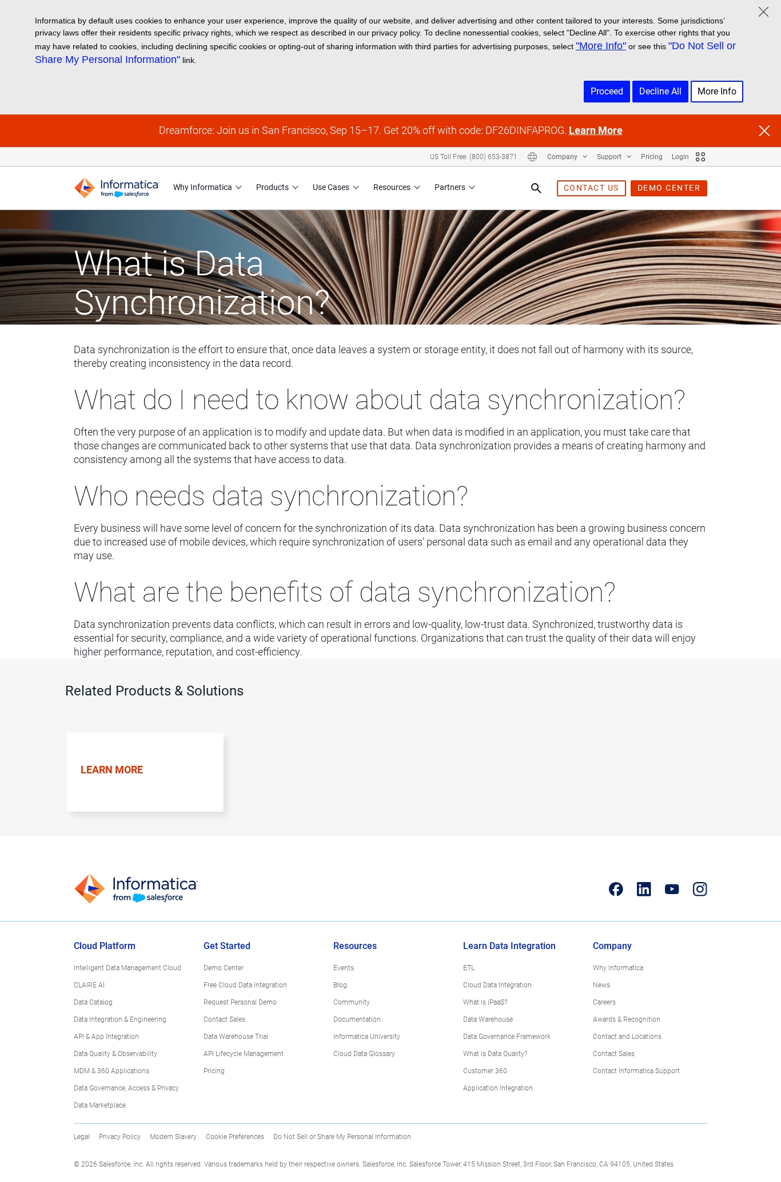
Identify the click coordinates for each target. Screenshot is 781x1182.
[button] (140, 784)
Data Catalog (93, 1002)
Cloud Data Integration (497, 985)
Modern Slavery (173, 1137)
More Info (717, 91)
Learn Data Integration (509, 945)
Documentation (357, 1019)
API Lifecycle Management (244, 1054)
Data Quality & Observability (115, 1054)
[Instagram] (700, 888)
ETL (469, 968)
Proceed (607, 91)
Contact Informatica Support (636, 1071)
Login (680, 157)
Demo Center (224, 968)
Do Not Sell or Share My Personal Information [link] (342, 1137)
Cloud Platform (105, 945)
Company (563, 157)
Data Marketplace (100, 1105)
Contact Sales (224, 1019)
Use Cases (331, 187)
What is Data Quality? (495, 1054)
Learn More (596, 130)
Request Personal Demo (240, 1002)
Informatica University (366, 1037)
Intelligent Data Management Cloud (127, 968)
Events (343, 968)
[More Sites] (700, 157)
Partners (450, 187)
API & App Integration (106, 1037)
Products (272, 187)
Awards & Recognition (626, 1019)
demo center (669, 187)
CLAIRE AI (89, 985)
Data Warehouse (488, 1019)
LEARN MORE (112, 770)
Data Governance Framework (507, 1037)
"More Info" (601, 46)
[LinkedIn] (644, 888)
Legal (82, 1137)
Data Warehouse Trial (236, 1037)
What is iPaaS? (485, 1002)
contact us (591, 187)
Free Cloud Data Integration (245, 985)
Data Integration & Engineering (120, 1019)
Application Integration (498, 1088)
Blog (340, 985)
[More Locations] (532, 157)
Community (351, 1002)
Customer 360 (485, 1071)
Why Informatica (202, 187)
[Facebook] (616, 888)
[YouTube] (672, 888)
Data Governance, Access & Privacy (126, 1088)
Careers (604, 1002)
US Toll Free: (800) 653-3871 (473, 157)
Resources (392, 187)
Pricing (652, 157)
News (601, 985)
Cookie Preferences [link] (235, 1137)
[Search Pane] (536, 188)
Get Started (227, 945)
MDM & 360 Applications (111, 1071)
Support (610, 157)
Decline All (660, 91)
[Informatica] (117, 188)
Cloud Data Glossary (364, 1054)
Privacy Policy (120, 1137)
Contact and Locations (627, 1037)
